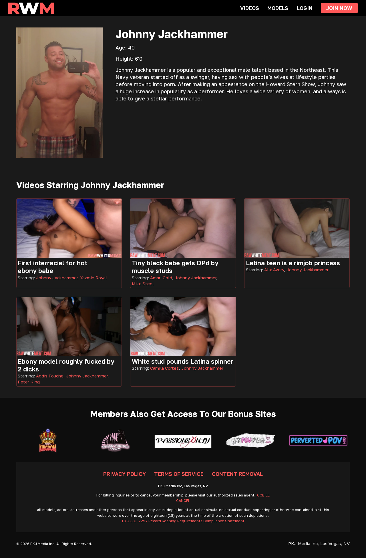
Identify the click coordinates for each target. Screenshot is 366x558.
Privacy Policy (124, 474)
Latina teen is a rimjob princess (293, 263)
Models (277, 8)
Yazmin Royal (93, 277)
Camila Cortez (164, 368)
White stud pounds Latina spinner (182, 361)
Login (305, 8)
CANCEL (183, 500)
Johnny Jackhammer (56, 277)
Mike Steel (143, 283)
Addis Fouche (49, 375)
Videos (249, 8)
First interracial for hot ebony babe (52, 266)
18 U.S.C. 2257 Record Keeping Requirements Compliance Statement (183, 521)
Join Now (339, 8)
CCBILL (263, 495)
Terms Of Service (179, 474)
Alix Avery (274, 269)
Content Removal (237, 474)
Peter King (29, 381)
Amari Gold (161, 277)
